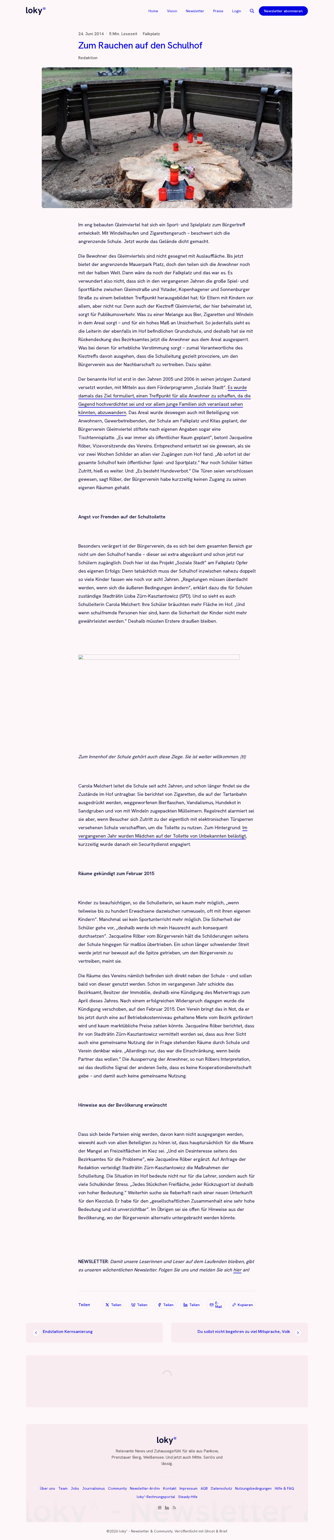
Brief (223, 1531)
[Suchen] (252, 11)
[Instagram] (160, 1508)
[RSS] (174, 1508)
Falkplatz (151, 34)
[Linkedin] (167, 1508)
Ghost (210, 1531)
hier (237, 1270)
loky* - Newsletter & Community (146, 1531)
